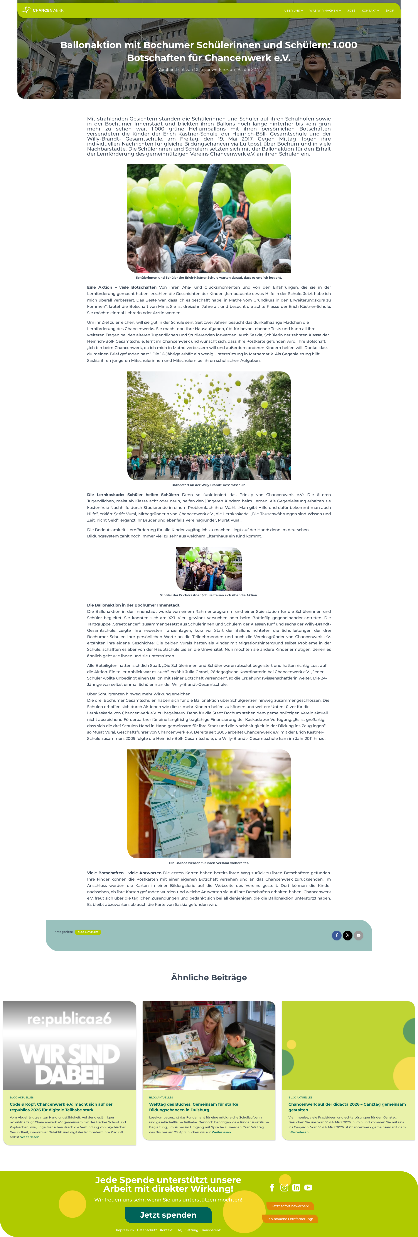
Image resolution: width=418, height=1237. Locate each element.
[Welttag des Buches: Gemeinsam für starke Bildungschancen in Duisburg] (209, 1045)
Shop (390, 10)
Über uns (292, 10)
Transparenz (211, 1230)
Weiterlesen (29, 1137)
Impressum (125, 1230)
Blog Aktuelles (88, 932)
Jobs (351, 10)
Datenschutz (147, 1230)
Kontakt (369, 10)
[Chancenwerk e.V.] (42, 10)
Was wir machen (324, 10)
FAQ (179, 1230)
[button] (302, 10)
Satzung (191, 1230)
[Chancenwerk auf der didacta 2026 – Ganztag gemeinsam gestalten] (348, 1045)
